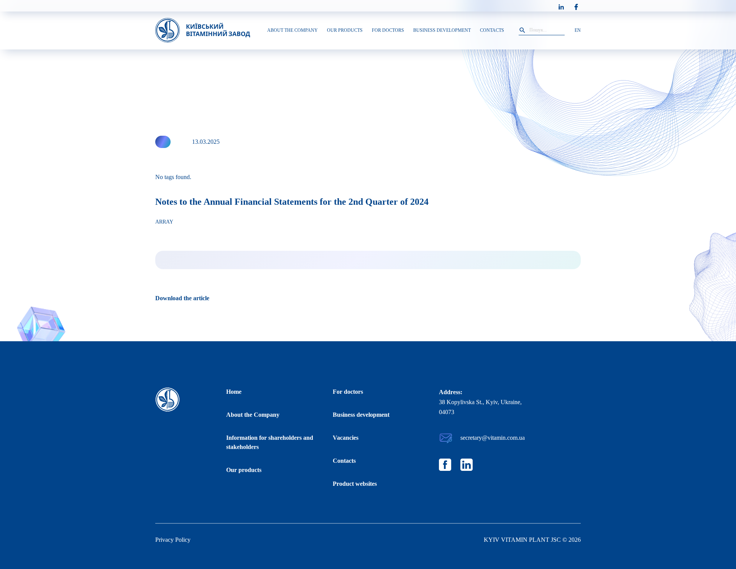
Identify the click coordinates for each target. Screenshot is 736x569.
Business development (361, 414)
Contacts (344, 460)
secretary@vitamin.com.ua (492, 437)
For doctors (348, 391)
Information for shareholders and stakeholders (269, 442)
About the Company (252, 414)
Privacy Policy (173, 539)
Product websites (355, 483)
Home (234, 391)
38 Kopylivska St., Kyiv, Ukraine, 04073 (480, 407)
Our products (243, 470)
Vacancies (345, 437)
